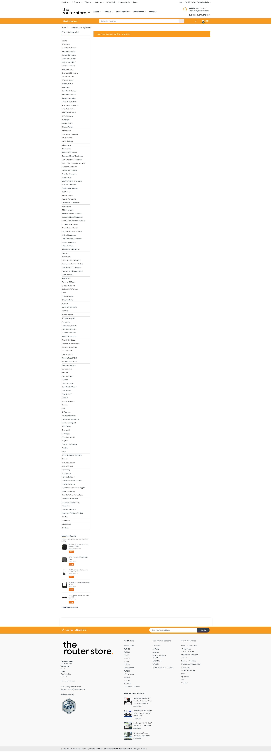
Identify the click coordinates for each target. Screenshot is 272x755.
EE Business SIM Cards (132, 687)
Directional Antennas (69, 242)
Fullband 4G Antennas (69, 167)
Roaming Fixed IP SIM (69, 358)
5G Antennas (66, 206)
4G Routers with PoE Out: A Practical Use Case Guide (142, 724)
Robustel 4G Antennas (69, 152)
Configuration (66, 520)
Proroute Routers (67, 376)
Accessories (66, 322)
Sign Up (203, 630)
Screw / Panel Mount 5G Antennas (73, 221)
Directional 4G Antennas (70, 188)
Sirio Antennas (67, 177)
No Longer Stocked (68, 462)
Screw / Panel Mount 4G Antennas (73, 163)
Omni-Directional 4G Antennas (72, 159)
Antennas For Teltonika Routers (72, 264)
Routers (96, 11)
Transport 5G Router (69, 282)
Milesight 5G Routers (69, 58)
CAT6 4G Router (67, 116)
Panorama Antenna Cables (71, 419)
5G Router (127, 683)
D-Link (64, 408)
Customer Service (124, 2)
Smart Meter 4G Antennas (70, 203)
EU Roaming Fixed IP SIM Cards (163, 667)
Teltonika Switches (68, 484)
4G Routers (65, 87)
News (183, 673)
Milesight (65, 397)
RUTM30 (127, 665)
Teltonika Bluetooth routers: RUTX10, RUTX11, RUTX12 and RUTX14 (142, 713)
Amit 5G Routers (67, 84)
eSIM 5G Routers (67, 69)
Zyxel (64, 451)
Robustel (65, 405)
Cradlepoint (66, 430)
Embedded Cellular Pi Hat (70, 502)
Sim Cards (65, 528)
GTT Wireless (66, 426)
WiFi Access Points (68, 491)
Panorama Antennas (69, 415)
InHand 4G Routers (68, 109)
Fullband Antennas (68, 437)
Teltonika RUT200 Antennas (71, 267)
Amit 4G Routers (67, 123)
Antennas (98, 2)
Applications (66, 278)
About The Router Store (189, 646)
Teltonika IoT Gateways (70, 134)
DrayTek (65, 441)
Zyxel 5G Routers (68, 76)
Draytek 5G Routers (68, 62)
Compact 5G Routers (69, 66)
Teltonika (88, 2)
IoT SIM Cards (111, 2)
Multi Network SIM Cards (189, 654)
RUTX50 (127, 649)
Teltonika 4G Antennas (69, 174)
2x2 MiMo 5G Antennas (70, 224)
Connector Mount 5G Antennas (72, 217)
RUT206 (127, 671)
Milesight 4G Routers (69, 102)
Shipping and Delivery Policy (190, 664)
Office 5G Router (67, 80)
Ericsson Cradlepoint (69, 423)
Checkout (184, 683)
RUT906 (127, 658)
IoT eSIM (127, 680)
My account (185, 676)
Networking (66, 470)
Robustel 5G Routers (69, 55)
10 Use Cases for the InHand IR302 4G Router (141, 734)
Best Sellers (65, 2)
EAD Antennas (66, 192)
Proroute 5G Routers (69, 51)
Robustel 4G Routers (69, 98)
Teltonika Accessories (69, 333)
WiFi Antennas (66, 257)
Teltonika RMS (67, 390)
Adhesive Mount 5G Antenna (71, 213)
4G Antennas (66, 149)
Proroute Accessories (69, 329)
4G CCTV (65, 304)
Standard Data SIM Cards (70, 343)
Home (64, 27)
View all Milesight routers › (70, 607)
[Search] (181, 21)
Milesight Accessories (69, 325)
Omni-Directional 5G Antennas (72, 239)
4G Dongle (65, 119)
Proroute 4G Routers (69, 94)
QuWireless (65, 433)
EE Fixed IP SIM (67, 351)
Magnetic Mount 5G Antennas (72, 231)
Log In (135, 2)
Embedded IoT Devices (70, 499)
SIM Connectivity (122, 11)
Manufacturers (138, 11)
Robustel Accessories (69, 336)
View (71, 551)
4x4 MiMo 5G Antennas (70, 228)
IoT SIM (155, 658)
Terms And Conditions (188, 661)
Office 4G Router (67, 296)
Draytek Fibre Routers (69, 444)
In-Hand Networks (68, 401)
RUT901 (127, 655)
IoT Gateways (66, 131)
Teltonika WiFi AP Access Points (72, 495)
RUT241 (127, 661)
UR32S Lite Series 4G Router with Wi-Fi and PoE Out (78, 570)
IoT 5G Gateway (67, 141)
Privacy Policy (186, 667)
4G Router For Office (69, 112)
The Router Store (96, 749)
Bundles (64, 517)
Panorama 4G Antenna (69, 170)
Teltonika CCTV (67, 394)
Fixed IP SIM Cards (68, 340)
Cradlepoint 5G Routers (70, 73)
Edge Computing (67, 383)
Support (152, 11)
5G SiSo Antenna (67, 210)
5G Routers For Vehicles (70, 289)
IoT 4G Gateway (67, 138)
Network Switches (68, 477)
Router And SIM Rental (69, 307)
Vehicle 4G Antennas (69, 185)
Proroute (77, 2)
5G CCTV (65, 311)
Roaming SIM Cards (188, 651)
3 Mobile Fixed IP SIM (69, 347)
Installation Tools (67, 466)
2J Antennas (66, 412)
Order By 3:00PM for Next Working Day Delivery (194, 2)
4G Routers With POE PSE (70, 105)
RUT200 (127, 652)
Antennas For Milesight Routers (72, 271)
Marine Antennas (67, 246)
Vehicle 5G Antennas (69, 235)
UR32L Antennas (67, 274)
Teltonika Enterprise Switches (72, 480)
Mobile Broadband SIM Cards (72, 455)
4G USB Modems (67, 314)
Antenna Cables (67, 195)
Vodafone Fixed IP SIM (69, 361)
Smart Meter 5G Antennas (70, 249)
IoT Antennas (66, 145)
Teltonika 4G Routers (69, 91)
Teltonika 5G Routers (69, 48)
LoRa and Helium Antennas (71, 260)
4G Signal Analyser (68, 318)
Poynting (65, 448)
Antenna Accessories (69, 199)
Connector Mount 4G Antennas (72, 156)
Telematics (65, 506)
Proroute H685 (129, 668)
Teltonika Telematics (69, 509)
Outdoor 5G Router (68, 285)
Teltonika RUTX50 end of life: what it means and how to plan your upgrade (142, 700)
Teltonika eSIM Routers (69, 387)
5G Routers (65, 44)
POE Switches (66, 473)
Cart (182, 680)
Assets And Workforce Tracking (72, 513)
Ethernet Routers (67, 127)
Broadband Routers (68, 365)
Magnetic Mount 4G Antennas (72, 181)
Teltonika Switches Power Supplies (73, 488)
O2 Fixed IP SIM (67, 354)
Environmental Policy (188, 670)
